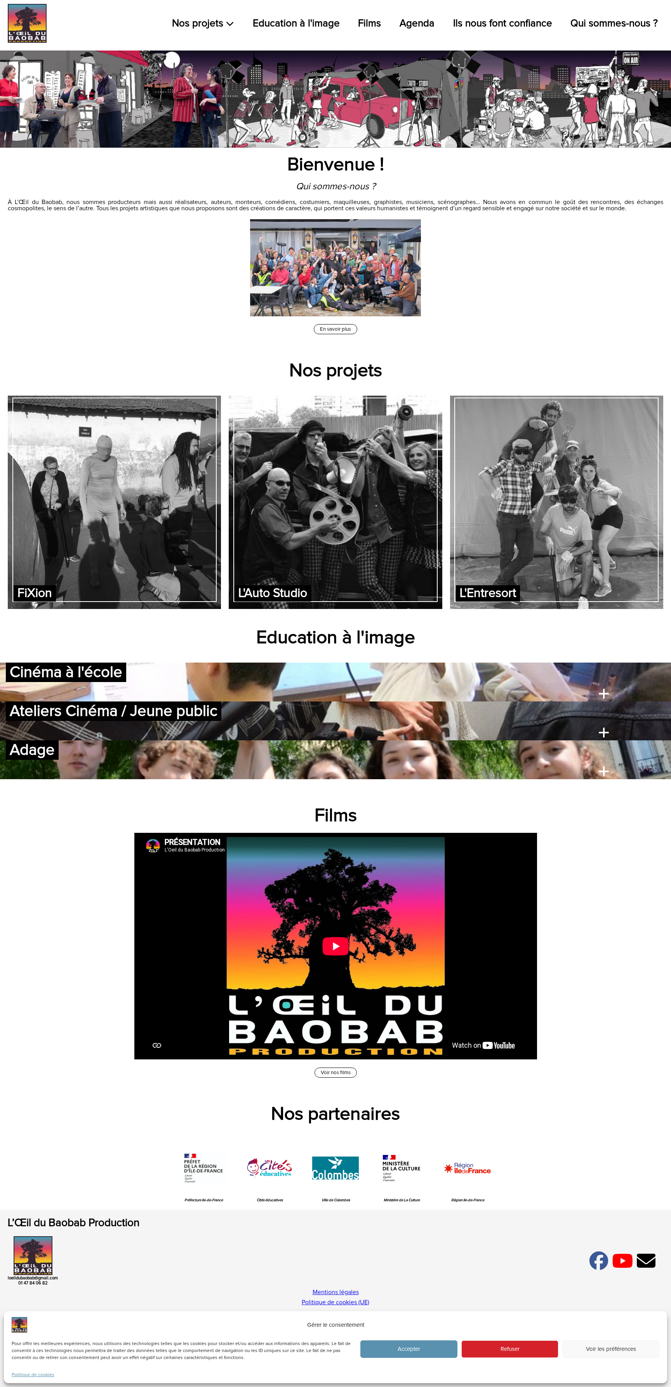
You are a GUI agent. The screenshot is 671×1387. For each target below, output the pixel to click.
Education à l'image (296, 23)
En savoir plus (335, 329)
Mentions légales (336, 1292)
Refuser (510, 1349)
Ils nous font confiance (502, 23)
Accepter (409, 1349)
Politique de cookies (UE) (335, 1302)
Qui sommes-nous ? (614, 23)
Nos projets (199, 23)
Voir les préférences (611, 1349)
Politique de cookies (33, 1375)
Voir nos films (336, 1072)
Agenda (417, 23)
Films (369, 23)
